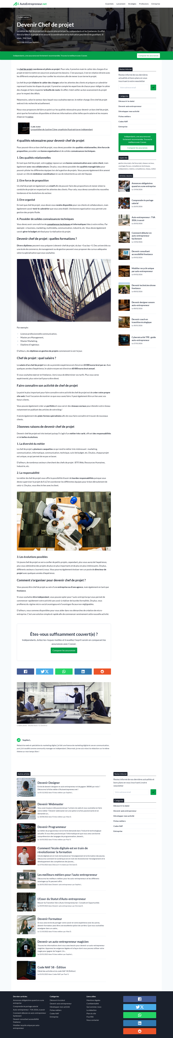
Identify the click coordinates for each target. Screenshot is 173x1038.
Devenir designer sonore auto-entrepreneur (143, 303)
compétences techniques (58, 224)
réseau (148, 169)
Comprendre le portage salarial (142, 201)
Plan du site (91, 1013)
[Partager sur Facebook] (25, 671)
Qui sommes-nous (93, 1007)
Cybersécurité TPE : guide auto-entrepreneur (144, 338)
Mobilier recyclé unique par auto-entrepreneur (143, 269)
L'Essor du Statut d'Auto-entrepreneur (62, 899)
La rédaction (91, 1010)
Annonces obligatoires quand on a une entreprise (144, 184)
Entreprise (155, 4)
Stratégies (132, 4)
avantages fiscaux (125, 166)
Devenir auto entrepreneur (130, 106)
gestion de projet (125, 163)
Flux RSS (89, 1017)
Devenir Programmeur (52, 827)
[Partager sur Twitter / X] (44, 671)
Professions (144, 4)
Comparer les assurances (148, 55)
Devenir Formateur (50, 919)
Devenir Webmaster (50, 804)
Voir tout (27, 38)
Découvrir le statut (126, 101)
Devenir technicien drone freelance (144, 286)
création (131, 169)
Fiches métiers (24, 17)
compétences (140, 169)
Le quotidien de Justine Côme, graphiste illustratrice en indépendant (62, 129)
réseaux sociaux (148, 163)
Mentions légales (93, 1000)
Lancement (120, 4)
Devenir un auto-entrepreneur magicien (63, 941)
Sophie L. (36, 42)
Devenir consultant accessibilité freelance (142, 252)
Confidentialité (92, 1003)
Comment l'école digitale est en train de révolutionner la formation (63, 850)
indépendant (123, 169)
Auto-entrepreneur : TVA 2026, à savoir (143, 218)
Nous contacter (92, 1020)
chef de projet (25, 69)
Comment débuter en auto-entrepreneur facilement (142, 236)
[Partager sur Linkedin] (83, 671)
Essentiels (109, 4)
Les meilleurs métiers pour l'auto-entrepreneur (67, 874)
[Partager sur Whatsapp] (63, 671)
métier (30, 117)
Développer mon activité (129, 111)
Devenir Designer (49, 782)
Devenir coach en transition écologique (142, 320)
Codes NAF (123, 121)
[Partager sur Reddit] (102, 671)
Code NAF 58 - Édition (52, 967)
